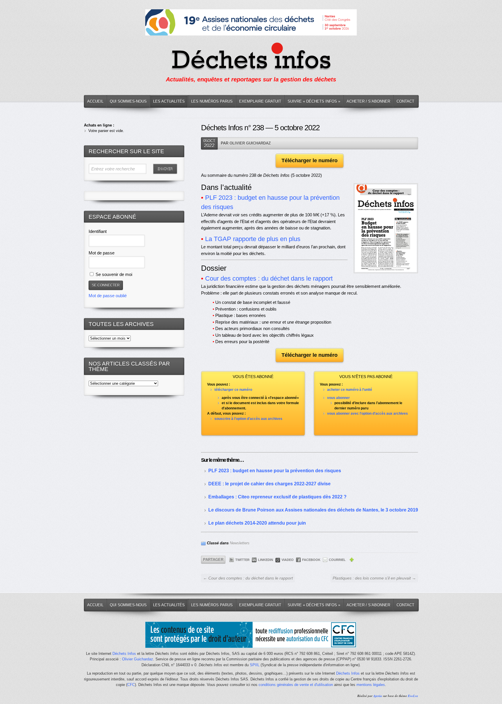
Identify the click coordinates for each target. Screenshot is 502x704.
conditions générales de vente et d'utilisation (296, 684)
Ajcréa (377, 696)
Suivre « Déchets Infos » (314, 101)
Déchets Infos (124, 653)
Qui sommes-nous (128, 101)
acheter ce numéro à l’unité (349, 390)
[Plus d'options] (351, 560)
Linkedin (265, 560)
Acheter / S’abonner (368, 101)
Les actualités (169, 101)
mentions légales (370, 684)
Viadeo (288, 560)
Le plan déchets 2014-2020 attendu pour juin (257, 523)
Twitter (242, 560)
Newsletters (240, 543)
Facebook (311, 560)
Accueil (95, 101)
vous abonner (338, 398)
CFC (131, 684)
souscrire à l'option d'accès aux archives (248, 419)
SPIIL (254, 665)
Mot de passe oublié (108, 295)
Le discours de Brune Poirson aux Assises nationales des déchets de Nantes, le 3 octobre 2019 (313, 509)
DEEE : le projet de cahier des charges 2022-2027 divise (269, 483)
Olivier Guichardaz (250, 143)
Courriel (337, 560)
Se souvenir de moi (113, 274)
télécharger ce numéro (233, 390)
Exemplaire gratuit (260, 101)
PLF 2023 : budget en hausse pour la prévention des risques (274, 470)
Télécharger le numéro (310, 160)
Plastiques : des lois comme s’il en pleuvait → (374, 578)
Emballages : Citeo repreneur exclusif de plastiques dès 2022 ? (277, 496)
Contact (405, 101)
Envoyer (165, 169)
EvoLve (413, 696)
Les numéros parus (212, 101)
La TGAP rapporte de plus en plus (252, 239)
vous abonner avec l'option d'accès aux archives (367, 413)
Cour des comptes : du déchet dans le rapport (269, 278)
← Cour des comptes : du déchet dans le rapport (248, 578)
